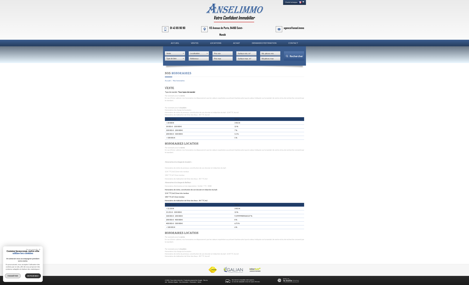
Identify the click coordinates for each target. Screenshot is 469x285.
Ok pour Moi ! (33, 276)
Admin (199, 282)
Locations (215, 43)
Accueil (175, 43)
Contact (293, 43)
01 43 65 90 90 (177, 28)
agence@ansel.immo (294, 28)
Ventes (194, 43)
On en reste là (32, 249)
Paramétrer (13, 276)
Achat (236, 43)
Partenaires (193, 282)
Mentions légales (173, 282)
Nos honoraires (183, 282)
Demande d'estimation (264, 43)
